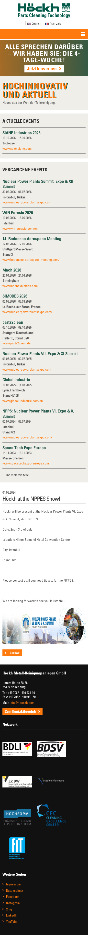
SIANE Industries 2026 (21, 132)
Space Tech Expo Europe (24, 447)
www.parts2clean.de (16, 343)
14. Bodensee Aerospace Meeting (31, 238)
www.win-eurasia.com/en (20, 228)
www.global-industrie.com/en (22, 401)
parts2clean (12, 322)
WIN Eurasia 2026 (17, 212)
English (36, 23)
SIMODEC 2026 (14, 295)
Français (55, 23)
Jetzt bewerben (42, 68)
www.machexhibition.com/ (20, 286)
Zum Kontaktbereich (20, 711)
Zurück (14, 653)
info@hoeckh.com (22, 702)
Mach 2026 (11, 269)
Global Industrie (16, 379)
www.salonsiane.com (17, 148)
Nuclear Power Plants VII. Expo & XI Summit (40, 353)
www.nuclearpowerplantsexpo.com (26, 202)
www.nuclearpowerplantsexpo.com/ (27, 312)
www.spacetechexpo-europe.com (25, 463)
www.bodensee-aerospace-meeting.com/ (30, 259)
